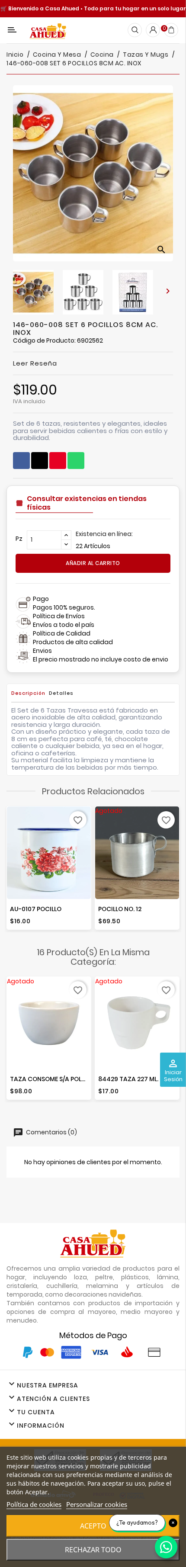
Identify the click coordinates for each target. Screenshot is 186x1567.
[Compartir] (21, 460)
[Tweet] (39, 460)
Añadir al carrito (93, 563)
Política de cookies (33, 1504)
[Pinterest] (57, 460)
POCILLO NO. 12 (119, 909)
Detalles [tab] (61, 693)
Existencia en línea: (104, 534)
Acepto (93, 1526)
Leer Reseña (35, 363)
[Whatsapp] (75, 460)
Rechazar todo (93, 1549)
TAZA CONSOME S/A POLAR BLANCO (62, 1079)
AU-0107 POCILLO (35, 909)
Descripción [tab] (28, 693)
